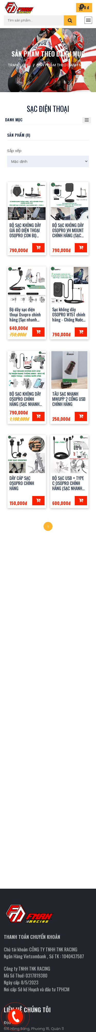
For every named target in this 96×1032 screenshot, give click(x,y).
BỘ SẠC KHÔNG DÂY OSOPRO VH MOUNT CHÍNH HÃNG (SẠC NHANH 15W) (68, 233)
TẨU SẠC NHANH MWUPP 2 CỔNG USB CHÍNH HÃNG (69, 399)
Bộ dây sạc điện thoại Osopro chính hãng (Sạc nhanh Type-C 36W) (25, 317)
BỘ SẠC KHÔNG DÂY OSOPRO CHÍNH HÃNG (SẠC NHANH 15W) (25, 401)
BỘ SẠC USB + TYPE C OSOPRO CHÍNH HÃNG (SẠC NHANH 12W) (68, 486)
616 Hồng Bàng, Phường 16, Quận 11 (34, 1028)
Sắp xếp (14, 150)
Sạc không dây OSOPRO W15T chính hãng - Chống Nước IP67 (68, 317)
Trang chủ (19, 65)
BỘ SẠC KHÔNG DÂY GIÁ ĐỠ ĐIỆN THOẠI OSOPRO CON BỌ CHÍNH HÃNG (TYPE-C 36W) (26, 235)
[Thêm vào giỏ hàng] (38, 248)
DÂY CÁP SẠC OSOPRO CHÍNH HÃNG (21, 483)
